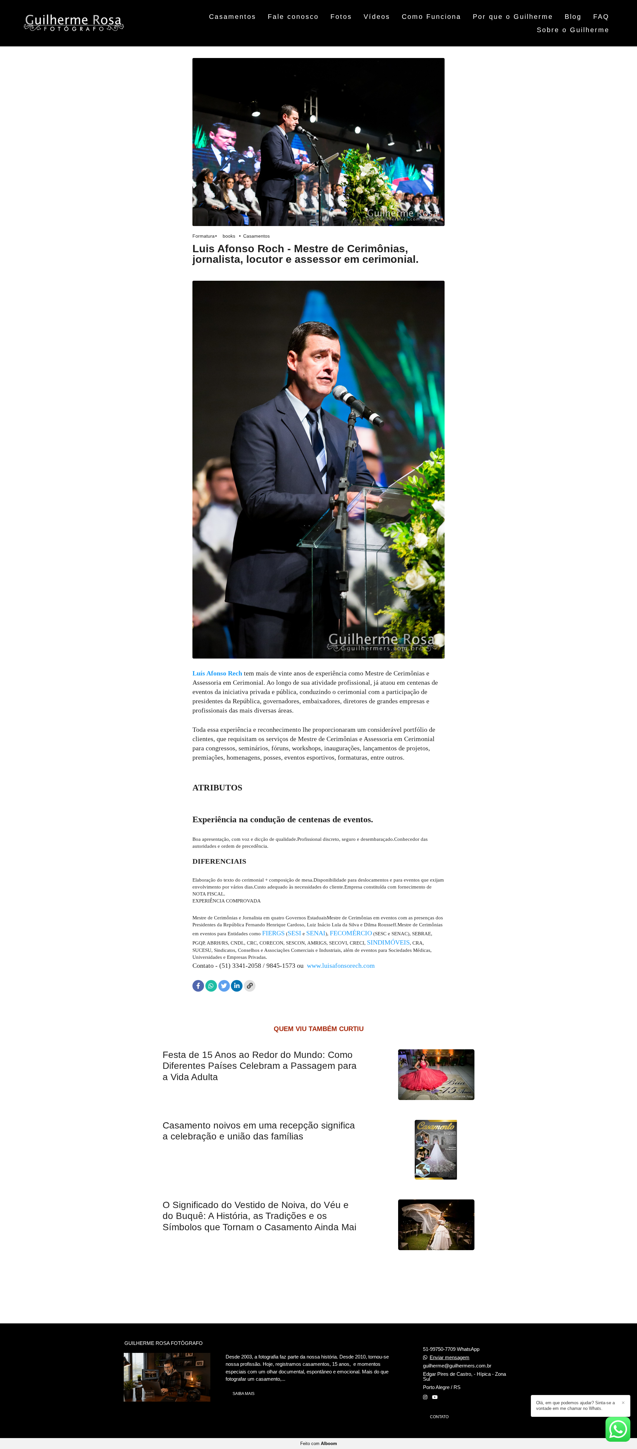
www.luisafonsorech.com (341, 965)
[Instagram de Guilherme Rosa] (425, 1397)
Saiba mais (243, 1393)
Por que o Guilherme (513, 16)
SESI (294, 933)
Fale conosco (293, 16)
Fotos (341, 16)
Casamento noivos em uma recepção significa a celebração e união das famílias (259, 1131)
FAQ (601, 16)
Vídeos (377, 16)
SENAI (315, 933)
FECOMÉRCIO (351, 933)
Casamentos (232, 16)
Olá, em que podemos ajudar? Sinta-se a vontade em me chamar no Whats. (575, 1405)
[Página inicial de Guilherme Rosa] (74, 23)
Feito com (318, 1443)
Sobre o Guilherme (573, 29)
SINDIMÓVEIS (388, 942)
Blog (573, 16)
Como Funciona (431, 16)
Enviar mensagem (449, 1357)
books (229, 236)
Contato (439, 1417)
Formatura (203, 236)
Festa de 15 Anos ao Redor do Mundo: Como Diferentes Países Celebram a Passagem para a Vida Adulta (260, 1066)
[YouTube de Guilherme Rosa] (435, 1397)
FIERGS (273, 933)
